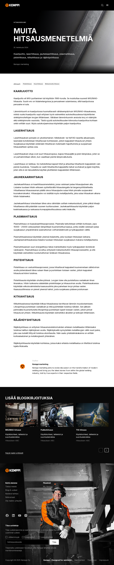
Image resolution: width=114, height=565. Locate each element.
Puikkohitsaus (47, 430)
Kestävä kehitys (11, 494)
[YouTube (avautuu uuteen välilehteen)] (19, 516)
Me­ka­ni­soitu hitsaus (52, 84)
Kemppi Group (51, 504)
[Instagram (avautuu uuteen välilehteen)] (26, 516)
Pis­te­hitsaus (27, 84)
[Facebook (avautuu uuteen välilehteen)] (7, 516)
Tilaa (54, 542)
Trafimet (51, 508)
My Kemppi (48, 486)
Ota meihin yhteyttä (13, 501)
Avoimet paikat (51, 501)
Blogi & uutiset (11, 490)
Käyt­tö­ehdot (79, 560)
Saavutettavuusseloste (52, 494)
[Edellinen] (101, 450)
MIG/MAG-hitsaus (13, 430)
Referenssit (10, 497)
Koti (107, 470)
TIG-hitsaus (81, 430)
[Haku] (102, 5)
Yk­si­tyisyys (92, 560)
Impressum (104, 560)
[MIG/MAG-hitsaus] (23, 415)
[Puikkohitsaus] (58, 415)
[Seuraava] (107, 450)
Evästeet (68, 560)
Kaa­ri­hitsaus (38, 84)
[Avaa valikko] (107, 5)
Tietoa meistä (10, 486)
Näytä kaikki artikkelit (14, 453)
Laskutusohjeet (49, 490)
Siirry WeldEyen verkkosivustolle (57, 497)
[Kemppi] (12, 5)
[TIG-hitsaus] (94, 415)
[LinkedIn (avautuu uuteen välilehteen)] (13, 516)
